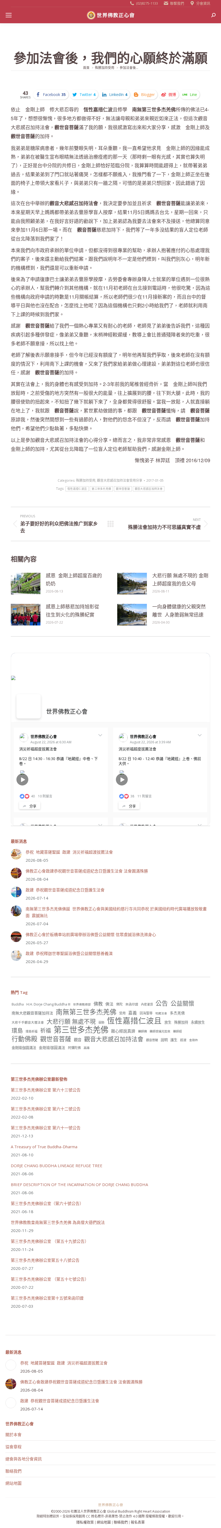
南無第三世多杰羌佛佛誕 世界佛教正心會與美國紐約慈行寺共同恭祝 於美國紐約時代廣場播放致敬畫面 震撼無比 (116, 912)
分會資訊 (203, 3)
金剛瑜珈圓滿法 (52, 1047)
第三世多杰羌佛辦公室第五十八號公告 (45, 1260)
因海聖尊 (146, 1013)
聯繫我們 (177, 3)
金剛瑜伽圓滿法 (24, 1047)
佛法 (109, 1004)
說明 (164, 1039)
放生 (167, 1022)
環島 (17, 1030)
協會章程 (13, 1446)
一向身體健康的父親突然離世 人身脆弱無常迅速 (179, 610)
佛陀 (119, 1004)
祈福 (45, 1030)
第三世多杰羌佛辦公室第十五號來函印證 (47, 1298)
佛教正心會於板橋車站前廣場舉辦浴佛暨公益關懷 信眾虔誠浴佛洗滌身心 (91, 934)
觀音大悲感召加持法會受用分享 (119, 480)
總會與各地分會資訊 (23, 1459)
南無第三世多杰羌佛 (86, 1011)
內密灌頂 (147, 1004)
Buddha (18, 1004)
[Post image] (25, 583)
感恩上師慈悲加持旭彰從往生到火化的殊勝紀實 (72, 610)
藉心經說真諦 (123, 1031)
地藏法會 (161, 1013)
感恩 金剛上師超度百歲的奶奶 (74, 579)
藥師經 (177, 1031)
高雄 (86, 1048)
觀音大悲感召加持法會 (149, 488)
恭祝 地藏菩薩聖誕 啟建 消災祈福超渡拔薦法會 (69, 852)
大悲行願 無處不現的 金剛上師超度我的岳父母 (180, 579)
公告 (162, 1003)
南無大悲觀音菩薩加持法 (32, 1013)
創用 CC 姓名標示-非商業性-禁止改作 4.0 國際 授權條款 (118, 1516)
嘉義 (132, 1013)
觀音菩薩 (152, 1040)
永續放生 (198, 1022)
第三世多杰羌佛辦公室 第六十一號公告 (46, 1127)
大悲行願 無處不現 (71, 1021)
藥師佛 (142, 1031)
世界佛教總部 (82, 1004)
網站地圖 (13, 1483)
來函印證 (131, 1004)
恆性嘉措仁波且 (77, 488)
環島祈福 (31, 1031)
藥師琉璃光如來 (160, 1031)
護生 (173, 1039)
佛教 (98, 1003)
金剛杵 (193, 1040)
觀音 (77, 1039)
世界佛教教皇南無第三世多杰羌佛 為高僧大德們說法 (58, 1222)
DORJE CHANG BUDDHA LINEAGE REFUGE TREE (56, 1165)
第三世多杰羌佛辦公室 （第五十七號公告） (50, 1279)
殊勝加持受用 (85, 480)
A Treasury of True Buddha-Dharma (44, 1146)
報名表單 (138, 1521)
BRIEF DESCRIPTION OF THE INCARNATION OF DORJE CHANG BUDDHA (79, 1184)
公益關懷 (182, 1003)
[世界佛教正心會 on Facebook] (28, 706)
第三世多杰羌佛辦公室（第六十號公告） (47, 1203)
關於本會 (13, 1434)
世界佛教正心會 (67, 711)
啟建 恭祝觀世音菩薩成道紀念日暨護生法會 (65, 890)
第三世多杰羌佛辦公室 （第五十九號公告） (50, 1241)
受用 (122, 1013)
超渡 (183, 1040)
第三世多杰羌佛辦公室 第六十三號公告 (46, 1090)
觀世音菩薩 (123, 488)
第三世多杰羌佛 (101, 488)
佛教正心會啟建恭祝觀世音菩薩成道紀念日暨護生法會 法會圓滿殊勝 (87, 871)
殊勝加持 (181, 1022)
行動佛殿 (24, 1038)
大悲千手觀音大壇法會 (28, 1022)
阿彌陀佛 (74, 1048)
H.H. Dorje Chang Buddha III (48, 1004)
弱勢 (101, 1022)
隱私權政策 (85, 1521)
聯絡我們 (13, 1471)
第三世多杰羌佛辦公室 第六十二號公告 (46, 1108)
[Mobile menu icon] (8, 15)
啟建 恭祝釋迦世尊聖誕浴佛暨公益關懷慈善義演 (69, 953)
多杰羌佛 (177, 1013)
